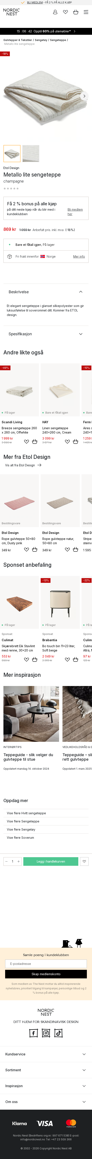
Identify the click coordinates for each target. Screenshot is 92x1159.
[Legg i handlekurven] (34, 441)
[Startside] (11, 12)
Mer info (79, 256)
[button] (11, 188)
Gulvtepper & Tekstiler (17, 40)
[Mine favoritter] (65, 12)
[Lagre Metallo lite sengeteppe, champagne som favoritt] (84, 861)
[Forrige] (7, 96)
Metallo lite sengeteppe (19, 43)
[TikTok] (58, 1033)
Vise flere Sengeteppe (23, 821)
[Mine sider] (55, 12)
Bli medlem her (75, 212)
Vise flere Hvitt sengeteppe (26, 813)
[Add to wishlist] (26, 441)
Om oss (11, 1102)
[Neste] (84, 96)
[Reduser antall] (6, 861)
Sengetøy (41, 40)
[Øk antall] (19, 861)
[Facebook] (33, 1033)
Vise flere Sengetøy (21, 829)
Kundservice (15, 1054)
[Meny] (86, 12)
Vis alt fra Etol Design (20, 465)
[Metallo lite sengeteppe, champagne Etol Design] (46, 95)
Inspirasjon (14, 1086)
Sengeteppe (58, 40)
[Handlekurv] (76, 12)
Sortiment (13, 1070)
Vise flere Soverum (20, 837)
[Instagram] (46, 1033)
